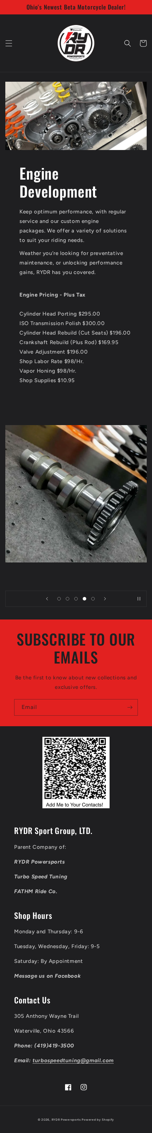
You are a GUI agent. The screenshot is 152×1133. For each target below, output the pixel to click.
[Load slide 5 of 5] (93, 598)
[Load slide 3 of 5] (76, 598)
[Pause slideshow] (139, 598)
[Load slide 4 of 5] (84, 598)
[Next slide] (105, 598)
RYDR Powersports (66, 1119)
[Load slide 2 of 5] (67, 598)
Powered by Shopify (98, 1119)
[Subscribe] (130, 707)
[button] (9, 43)
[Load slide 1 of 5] (59, 598)
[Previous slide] (47, 598)
